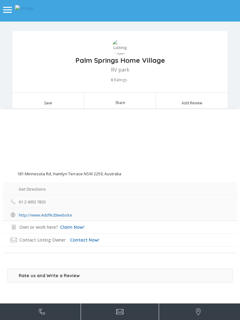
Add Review (192, 103)
